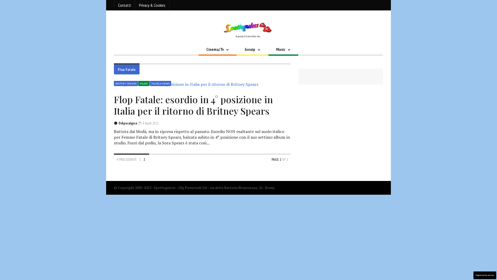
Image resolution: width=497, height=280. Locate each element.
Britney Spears (125, 83)
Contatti (124, 5)
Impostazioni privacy (485, 275)
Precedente (128, 159)
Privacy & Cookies (152, 5)
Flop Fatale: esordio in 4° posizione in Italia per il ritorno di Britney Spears (193, 105)
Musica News (160, 83)
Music (280, 49)
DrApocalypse (128, 123)
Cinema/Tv (215, 49)
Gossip (250, 49)
